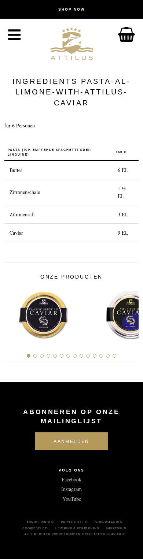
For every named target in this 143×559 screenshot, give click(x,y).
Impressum (116, 528)
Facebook (71, 479)
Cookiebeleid (35, 528)
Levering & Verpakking (77, 528)
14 (114, 356)
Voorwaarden (109, 522)
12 (101, 356)
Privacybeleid (74, 522)
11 (94, 356)
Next (130, 312)
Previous (12, 312)
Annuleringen (40, 522)
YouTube (71, 498)
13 (108, 356)
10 (88, 356)
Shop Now (71, 9)
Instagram (71, 488)
